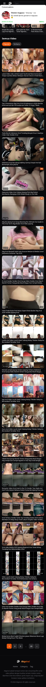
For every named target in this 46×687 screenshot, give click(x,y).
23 (31, 646)
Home (15, 666)
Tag (31, 666)
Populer (6, 44)
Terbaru (16, 44)
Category (24, 666)
